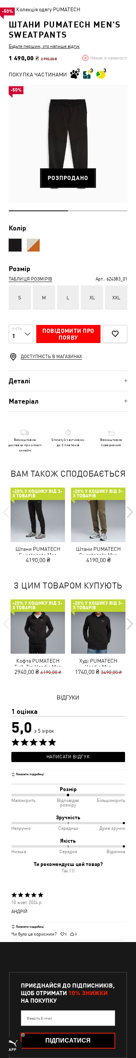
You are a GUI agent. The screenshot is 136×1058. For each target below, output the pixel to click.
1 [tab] (38, 210)
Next (129, 512)
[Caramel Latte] (33, 245)
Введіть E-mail (39, 1018)
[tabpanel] (68, 144)
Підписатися (68, 1040)
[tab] (68, 381)
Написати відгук (68, 756)
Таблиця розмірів (30, 279)
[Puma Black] (15, 245)
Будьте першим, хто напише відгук (44, 46)
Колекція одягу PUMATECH (48, 9)
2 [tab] (97, 210)
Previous (7, 512)
